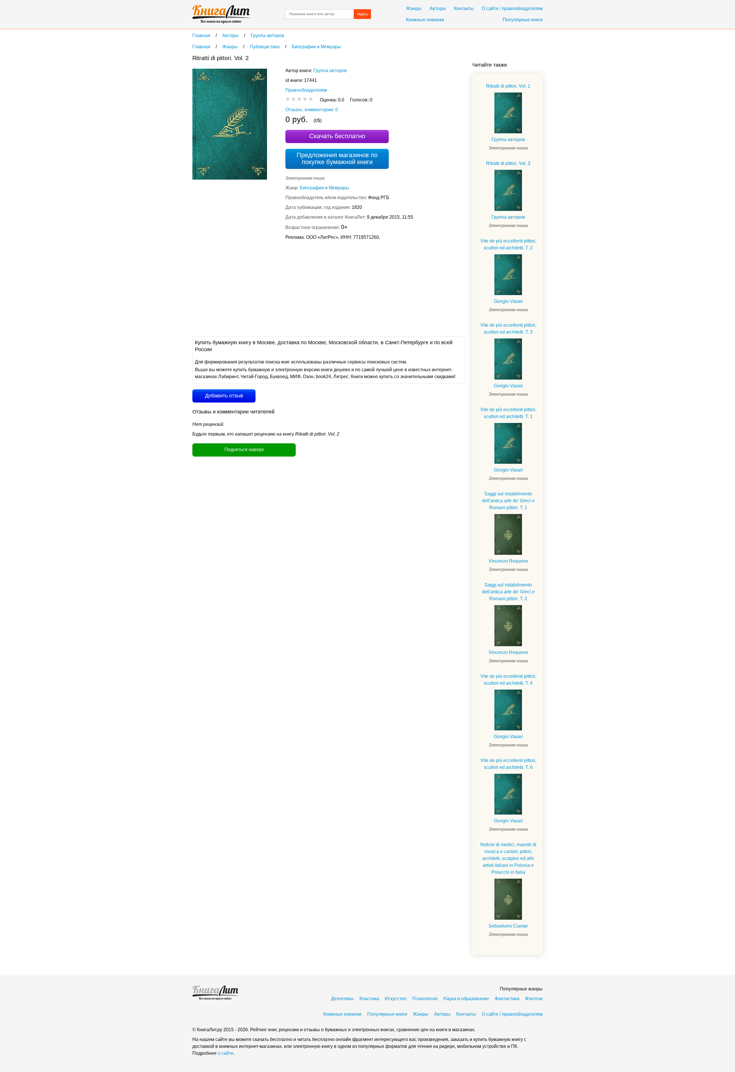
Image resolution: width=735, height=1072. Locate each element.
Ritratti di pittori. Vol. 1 (508, 86)
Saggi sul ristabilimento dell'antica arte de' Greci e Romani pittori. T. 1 (508, 500)
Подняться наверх (244, 449)
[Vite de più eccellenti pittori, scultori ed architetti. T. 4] (508, 710)
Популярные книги (523, 19)
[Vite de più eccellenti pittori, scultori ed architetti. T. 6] (508, 794)
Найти (362, 14)
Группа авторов (330, 70)
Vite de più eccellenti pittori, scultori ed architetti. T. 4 (508, 680)
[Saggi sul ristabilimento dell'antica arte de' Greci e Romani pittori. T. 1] (508, 534)
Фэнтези (534, 998)
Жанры (413, 8)
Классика (369, 998)
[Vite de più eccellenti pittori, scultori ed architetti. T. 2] (508, 274)
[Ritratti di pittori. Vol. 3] (508, 190)
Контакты (464, 8)
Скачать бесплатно (337, 136)
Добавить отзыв (224, 396)
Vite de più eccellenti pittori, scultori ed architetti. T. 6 (508, 764)
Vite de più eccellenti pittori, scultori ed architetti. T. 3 (508, 328)
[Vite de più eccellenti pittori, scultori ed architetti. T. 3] (508, 358)
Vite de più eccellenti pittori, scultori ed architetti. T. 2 (508, 244)
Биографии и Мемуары (324, 187)
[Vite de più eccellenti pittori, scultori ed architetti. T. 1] (508, 443)
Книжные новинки (425, 19)
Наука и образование (466, 998)
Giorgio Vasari (508, 301)
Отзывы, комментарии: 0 (311, 109)
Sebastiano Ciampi (508, 925)
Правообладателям (306, 90)
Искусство (396, 998)
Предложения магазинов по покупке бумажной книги (337, 158)
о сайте (225, 1053)
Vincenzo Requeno (508, 561)
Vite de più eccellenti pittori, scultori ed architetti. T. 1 (508, 413)
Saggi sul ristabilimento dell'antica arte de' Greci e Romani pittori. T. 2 (508, 591)
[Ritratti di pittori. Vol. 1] (508, 113)
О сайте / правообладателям (512, 8)
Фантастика (507, 998)
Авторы (438, 8)
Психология (425, 998)
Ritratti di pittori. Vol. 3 (508, 163)
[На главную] (221, 14)
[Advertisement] (296, 287)
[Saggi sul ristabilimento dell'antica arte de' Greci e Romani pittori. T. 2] (508, 625)
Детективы (342, 998)
